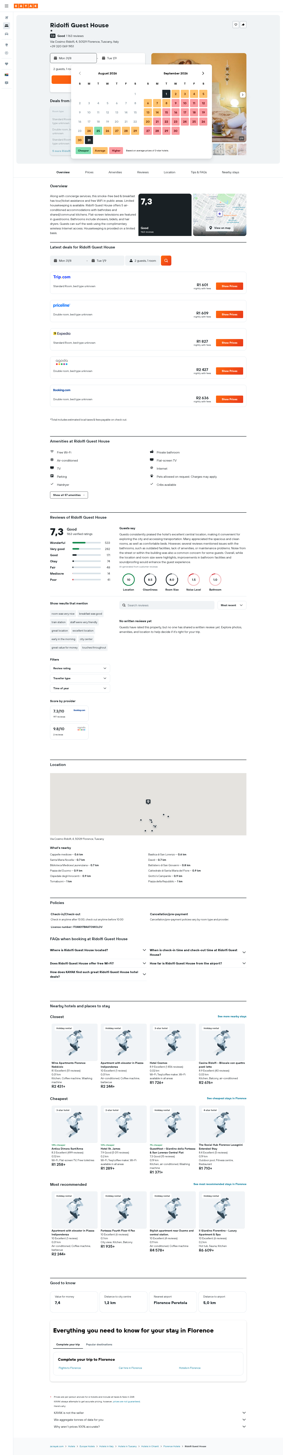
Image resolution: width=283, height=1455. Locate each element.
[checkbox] (69, 714)
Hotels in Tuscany (127, 1446)
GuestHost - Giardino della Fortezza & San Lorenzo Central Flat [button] (172, 1150)
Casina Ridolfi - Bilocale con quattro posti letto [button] (222, 1064)
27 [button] (116, 131)
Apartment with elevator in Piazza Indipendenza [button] (122, 1064)
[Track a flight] (7, 53)
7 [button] (126, 103)
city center (86, 639)
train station (59, 622)
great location (60, 630)
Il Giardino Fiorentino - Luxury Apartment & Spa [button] (218, 1232)
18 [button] (98, 121)
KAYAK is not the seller (69, 1413)
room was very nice (63, 613)
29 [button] (135, 131)
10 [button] (89, 112)
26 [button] (107, 131)
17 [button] (89, 121)
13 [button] (116, 112)
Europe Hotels (87, 1446)
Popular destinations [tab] (99, 1344)
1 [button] (135, 94)
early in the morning (63, 639)
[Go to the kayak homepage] (26, 6)
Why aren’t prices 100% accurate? (77, 1426)
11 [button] (98, 112)
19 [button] (107, 121)
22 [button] (135, 121)
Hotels (71, 1446)
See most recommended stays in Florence (219, 1184)
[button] (6, 6)
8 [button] (135, 103)
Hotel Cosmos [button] (158, 1063)
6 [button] (117, 103)
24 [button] (89, 131)
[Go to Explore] (7, 45)
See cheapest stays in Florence (226, 1098)
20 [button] (117, 121)
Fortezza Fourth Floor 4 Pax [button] (118, 1230)
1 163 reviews (75, 36)
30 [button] (80, 140)
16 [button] (79, 121)
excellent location (83, 630)
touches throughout (94, 647)
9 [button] (80, 112)
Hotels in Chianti (150, 1446)
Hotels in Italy (106, 1446)
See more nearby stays (232, 1016)
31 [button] (89, 140)
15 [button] (135, 112)
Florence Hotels (171, 1446)
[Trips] (7, 64)
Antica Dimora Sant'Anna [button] (67, 1148)
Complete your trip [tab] (68, 1344)
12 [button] (107, 112)
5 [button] (107, 103)
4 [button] (98, 103)
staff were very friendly (83, 622)
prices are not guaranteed (126, 1401)
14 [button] (126, 112)
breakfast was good (90, 613)
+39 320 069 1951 (62, 46)
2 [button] (80, 103)
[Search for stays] (7, 26)
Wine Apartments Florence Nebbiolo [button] (68, 1064)
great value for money (65, 647)
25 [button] (98, 131)
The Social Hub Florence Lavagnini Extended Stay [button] (221, 1146)
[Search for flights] (7, 18)
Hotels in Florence (190, 1368)
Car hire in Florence (130, 1368)
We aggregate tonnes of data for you (78, 1420)
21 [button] (126, 121)
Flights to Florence (70, 1368)
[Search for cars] (7, 34)
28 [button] (126, 131)
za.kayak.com (57, 1446)
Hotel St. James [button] (110, 1148)
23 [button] (79, 131)
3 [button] (89, 103)
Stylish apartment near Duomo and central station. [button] (172, 1232)
